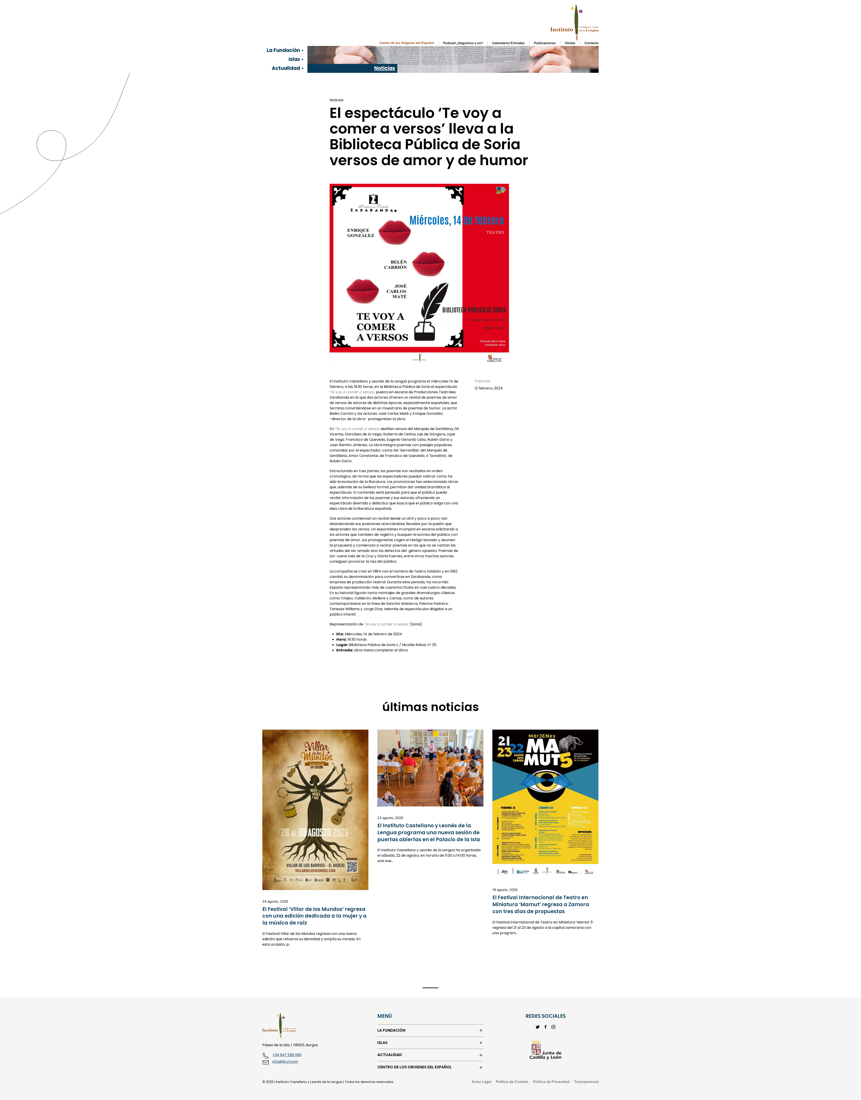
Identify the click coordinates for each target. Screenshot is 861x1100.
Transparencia (586, 1081)
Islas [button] (294, 59)
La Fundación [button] (283, 50)
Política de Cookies (512, 1081)
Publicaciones (545, 43)
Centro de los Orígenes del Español (407, 43)
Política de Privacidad (551, 1081)
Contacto (592, 43)
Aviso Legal (481, 1081)
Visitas (570, 43)
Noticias (384, 68)
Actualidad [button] (286, 68)
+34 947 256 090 (287, 1054)
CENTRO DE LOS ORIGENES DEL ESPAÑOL (414, 1067)
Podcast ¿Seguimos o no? (463, 43)
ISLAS (382, 1042)
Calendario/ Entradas (508, 43)
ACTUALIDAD (389, 1054)
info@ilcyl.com (285, 1061)
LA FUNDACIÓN (391, 1030)
